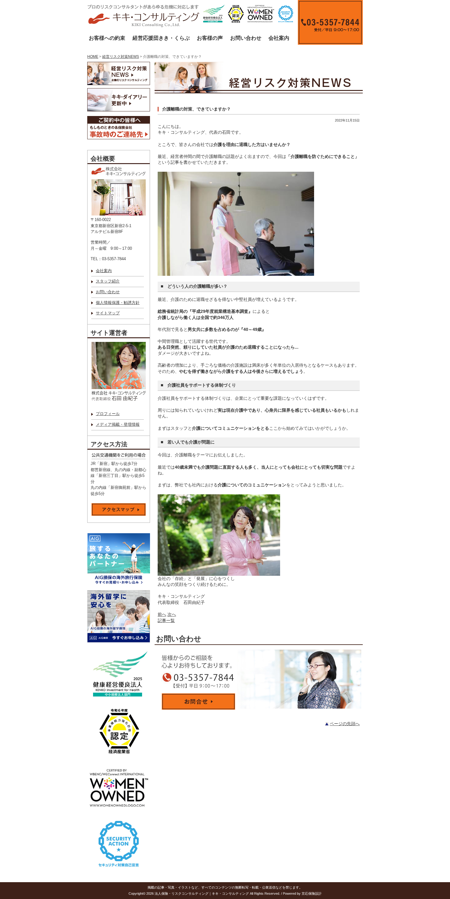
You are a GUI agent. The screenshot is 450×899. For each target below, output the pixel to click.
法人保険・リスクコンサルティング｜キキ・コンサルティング (202, 893)
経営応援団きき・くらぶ (161, 38)
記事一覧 (166, 620)
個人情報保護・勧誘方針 (118, 303)
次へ (171, 614)
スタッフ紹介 (108, 281)
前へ (162, 614)
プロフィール (108, 414)
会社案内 (278, 38)
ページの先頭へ (345, 723)
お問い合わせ (245, 38)
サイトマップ (108, 313)
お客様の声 (210, 38)
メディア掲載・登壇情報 (118, 424)
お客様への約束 (107, 38)
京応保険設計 (312, 893)
